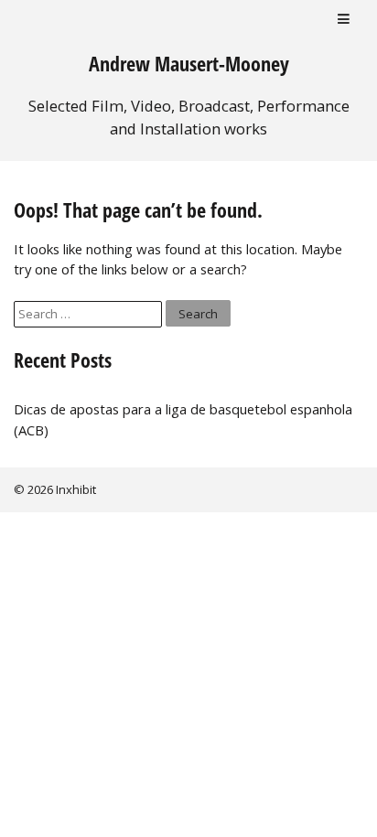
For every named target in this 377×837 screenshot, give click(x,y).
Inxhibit (76, 489)
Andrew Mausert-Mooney (189, 63)
